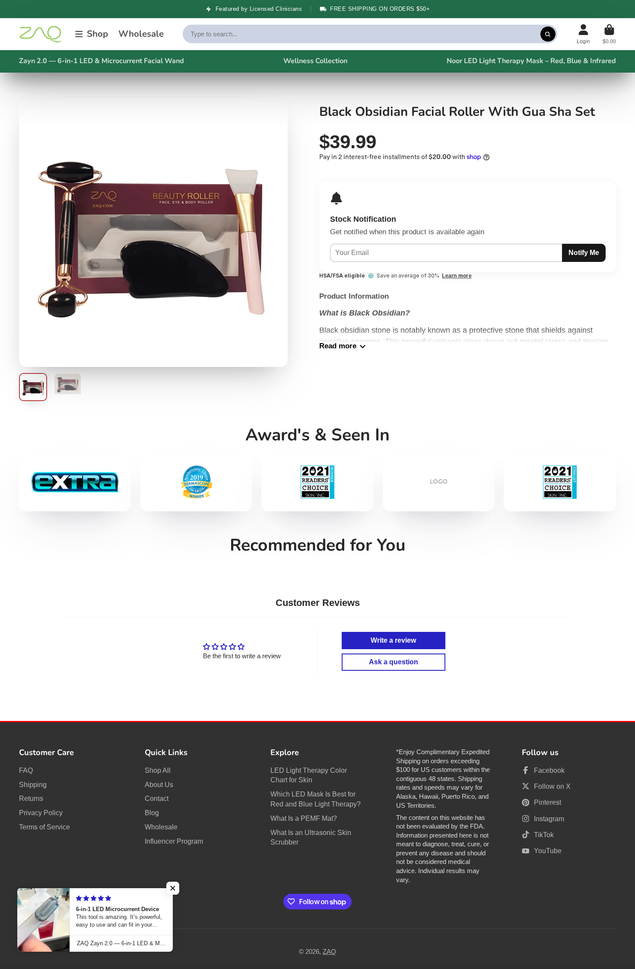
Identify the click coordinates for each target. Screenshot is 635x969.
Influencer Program (174, 841)
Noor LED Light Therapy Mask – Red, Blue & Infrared (531, 61)
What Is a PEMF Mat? (303, 818)
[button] (172, 888)
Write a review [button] (393, 640)
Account (583, 34)
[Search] (548, 33)
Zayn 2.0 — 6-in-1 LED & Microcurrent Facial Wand (101, 61)
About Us (159, 784)
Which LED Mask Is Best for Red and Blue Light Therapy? (315, 799)
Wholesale (141, 34)
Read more (337, 346)
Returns (31, 798)
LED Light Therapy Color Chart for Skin (308, 775)
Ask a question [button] (393, 662)
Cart (609, 34)
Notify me (583, 252)
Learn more (456, 276)
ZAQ (329, 951)
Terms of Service (44, 827)
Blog (152, 812)
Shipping (33, 784)
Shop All (158, 770)
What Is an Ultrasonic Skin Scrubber (310, 837)
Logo (40, 34)
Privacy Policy (41, 812)
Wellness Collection (315, 61)
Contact (156, 798)
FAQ (26, 770)
